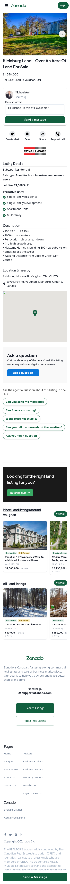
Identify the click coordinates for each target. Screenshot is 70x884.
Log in (63, 5)
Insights (8, 761)
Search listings (35, 708)
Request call (58, 139)
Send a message (35, 119)
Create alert (12, 139)
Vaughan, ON (32, 80)
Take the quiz (18, 492)
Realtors (27, 753)
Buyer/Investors (32, 793)
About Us (9, 777)
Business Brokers (33, 761)
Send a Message (35, 877)
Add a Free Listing (35, 721)
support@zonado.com (36, 693)
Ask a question (23, 373)
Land (18, 80)
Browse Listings (13, 809)
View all (60, 513)
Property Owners (33, 777)
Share (42, 139)
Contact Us (10, 785)
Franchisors (29, 785)
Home (7, 753)
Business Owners (33, 769)
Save (27, 139)
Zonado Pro (11, 769)
